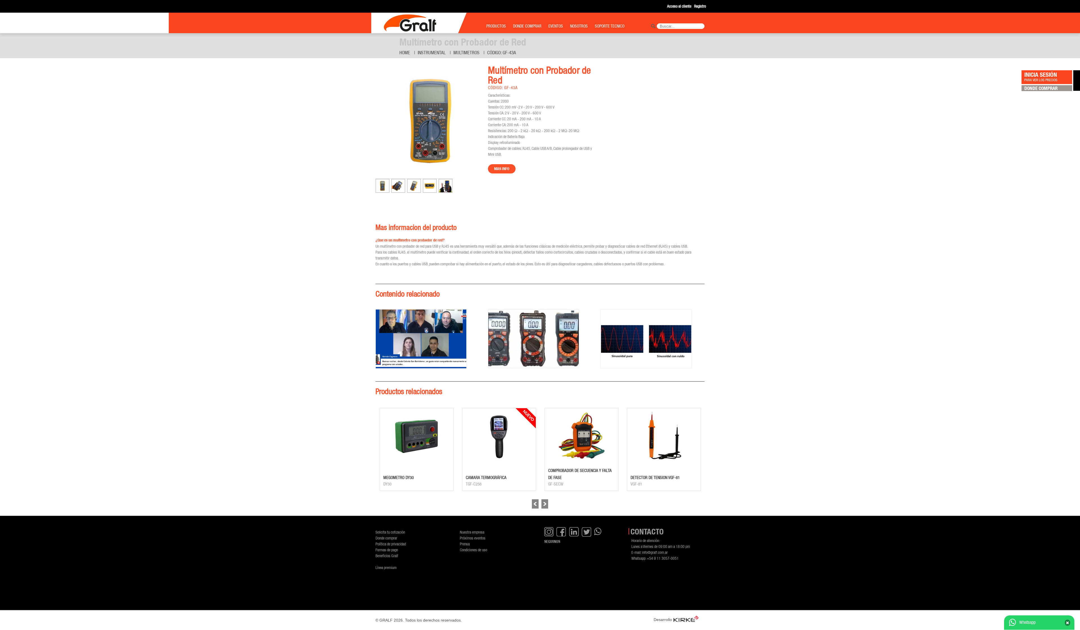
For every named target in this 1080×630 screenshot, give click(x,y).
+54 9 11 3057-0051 (663, 558)
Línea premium (386, 567)
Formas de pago (386, 549)
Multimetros (466, 52)
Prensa (465, 543)
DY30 (387, 484)
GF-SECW (555, 484)
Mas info (501, 168)
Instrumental (432, 52)
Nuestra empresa (472, 532)
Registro (700, 6)
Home (404, 52)
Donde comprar (386, 538)
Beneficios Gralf (386, 555)
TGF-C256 (474, 484)
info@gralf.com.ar (655, 552)
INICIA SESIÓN (1041, 76)
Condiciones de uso (473, 549)
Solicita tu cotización (390, 532)
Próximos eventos (472, 538)
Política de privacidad (390, 543)
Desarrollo (663, 619)
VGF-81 (636, 484)
